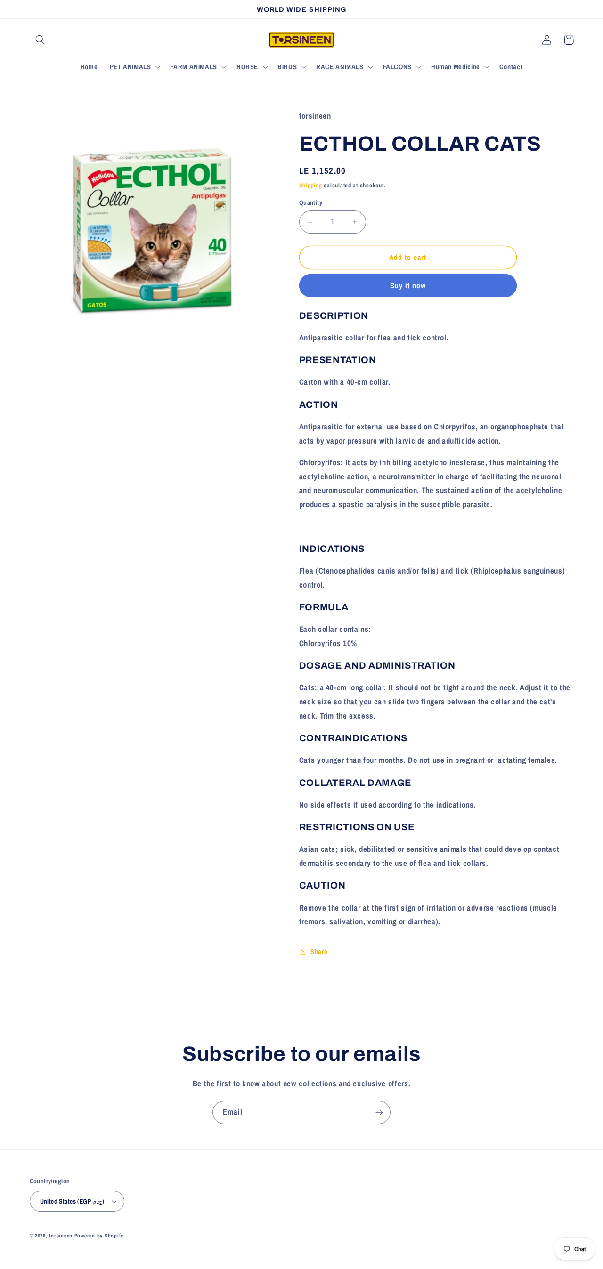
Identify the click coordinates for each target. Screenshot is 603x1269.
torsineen (61, 1235)
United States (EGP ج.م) (72, 1201)
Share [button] (319, 952)
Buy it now (408, 286)
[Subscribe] (379, 1112)
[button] (40, 40)
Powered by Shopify (98, 1235)
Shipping (310, 185)
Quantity (310, 203)
